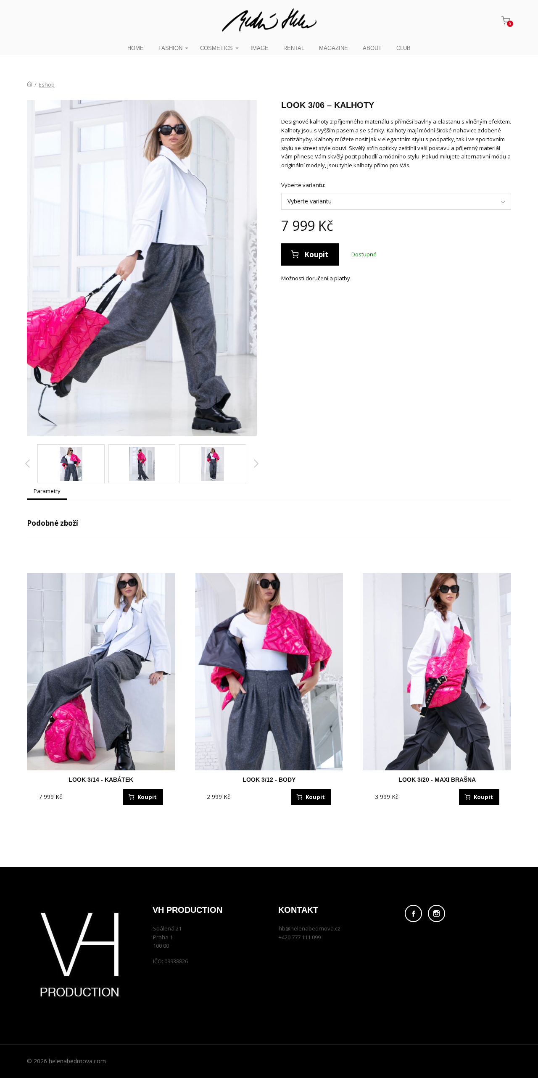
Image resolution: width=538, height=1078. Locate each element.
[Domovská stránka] (29, 84)
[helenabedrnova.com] (269, 20)
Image (260, 48)
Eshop (47, 84)
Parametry (47, 491)
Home (135, 48)
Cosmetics (216, 48)
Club (403, 48)
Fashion (170, 48)
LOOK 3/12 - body (269, 779)
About (372, 48)
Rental (293, 48)
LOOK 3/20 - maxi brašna (437, 779)
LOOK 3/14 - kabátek (101, 779)
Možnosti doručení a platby (315, 278)
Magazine (333, 48)
